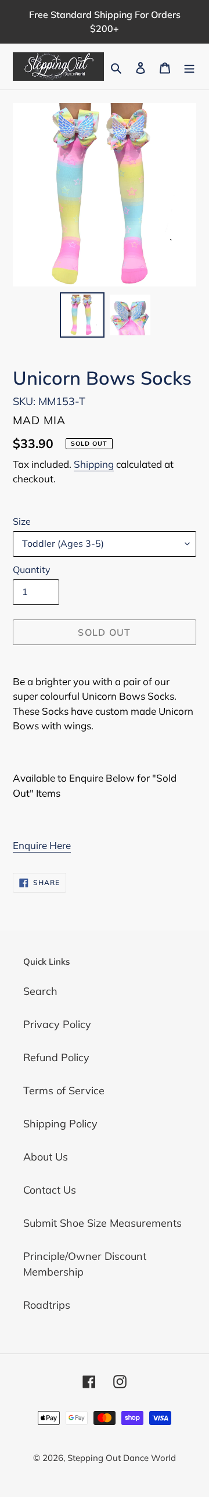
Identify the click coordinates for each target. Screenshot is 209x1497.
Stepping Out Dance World (121, 1457)
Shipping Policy (60, 1123)
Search (40, 991)
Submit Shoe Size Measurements (102, 1223)
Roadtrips (46, 1305)
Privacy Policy (57, 1024)
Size (22, 521)
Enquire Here (42, 845)
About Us (45, 1156)
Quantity (32, 569)
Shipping (94, 464)
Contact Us (49, 1190)
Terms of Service (64, 1090)
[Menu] (189, 66)
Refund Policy (56, 1057)
